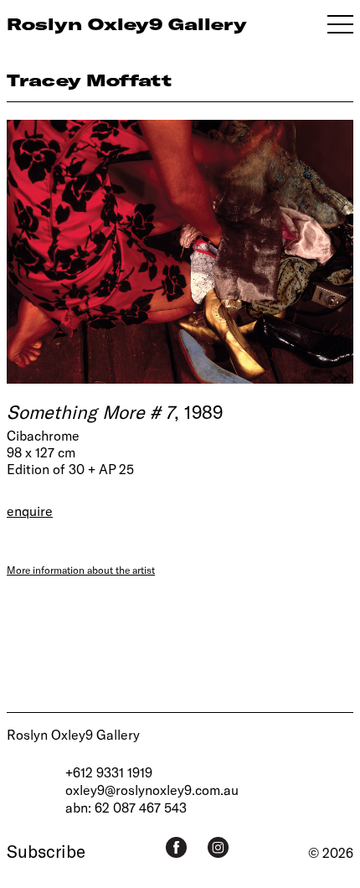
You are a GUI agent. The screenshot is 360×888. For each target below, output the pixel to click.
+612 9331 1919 (108, 772)
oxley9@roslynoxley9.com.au (152, 790)
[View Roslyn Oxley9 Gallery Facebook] (176, 847)
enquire (30, 511)
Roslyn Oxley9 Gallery (73, 734)
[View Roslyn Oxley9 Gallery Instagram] (218, 847)
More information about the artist (81, 570)
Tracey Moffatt (89, 80)
